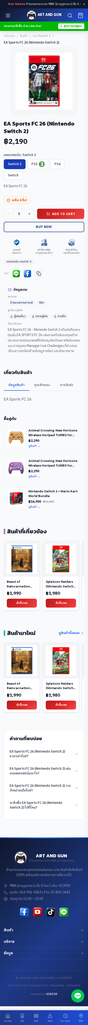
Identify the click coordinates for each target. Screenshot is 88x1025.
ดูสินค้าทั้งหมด (69, 633)
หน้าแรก (9, 36)
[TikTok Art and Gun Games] (51, 912)
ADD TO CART (63, 214)
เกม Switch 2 (42, 36)
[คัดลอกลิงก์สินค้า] (38, 273)
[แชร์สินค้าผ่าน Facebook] (27, 273)
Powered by (44, 994)
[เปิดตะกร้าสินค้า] (80, 15)
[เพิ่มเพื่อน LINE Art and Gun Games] (64, 912)
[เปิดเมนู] (8, 15)
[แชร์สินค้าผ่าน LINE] (16, 273)
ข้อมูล (8, 953)
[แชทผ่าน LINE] (77, 996)
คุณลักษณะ (42, 385)
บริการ (9, 942)
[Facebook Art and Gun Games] (24, 912)
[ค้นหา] (70, 15)
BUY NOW (44, 227)
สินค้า (24, 36)
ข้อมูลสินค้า (16, 385)
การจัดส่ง (66, 385)
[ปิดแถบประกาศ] (84, 4)
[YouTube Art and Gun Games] (37, 912)
